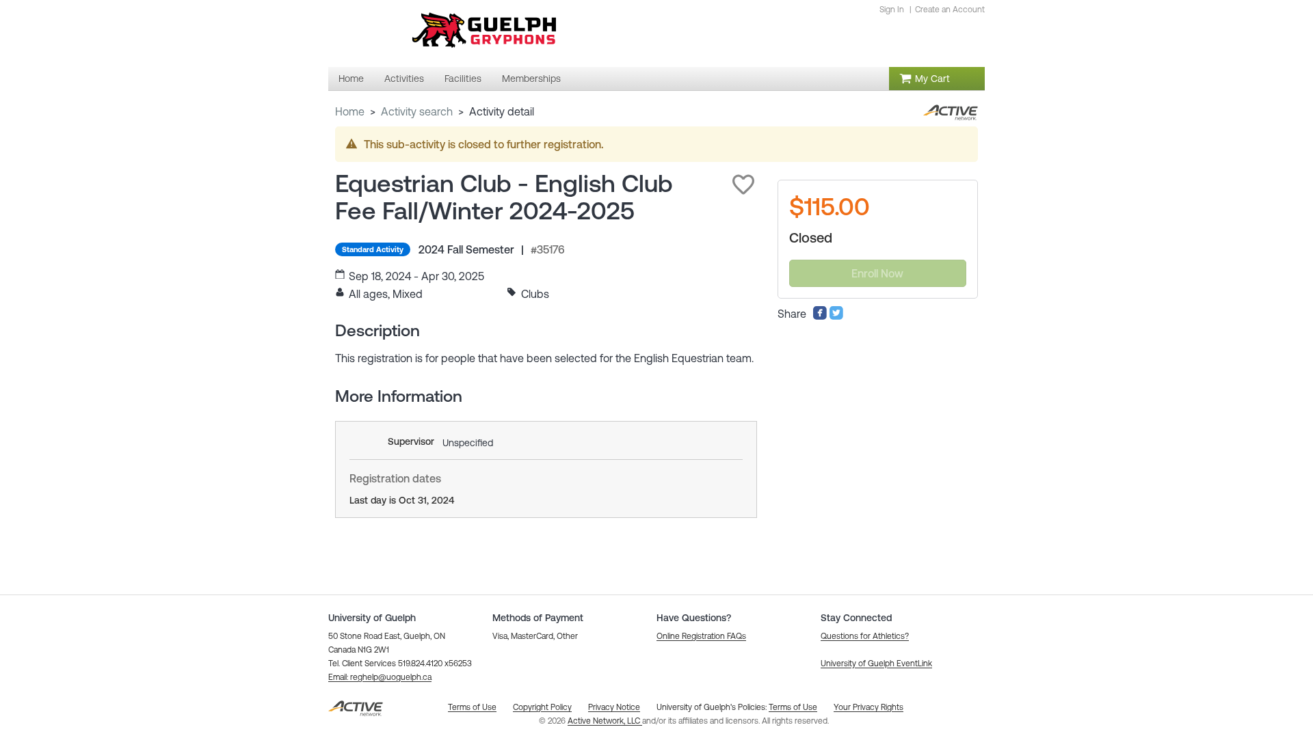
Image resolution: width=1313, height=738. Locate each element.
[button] (743, 184)
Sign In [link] (891, 9)
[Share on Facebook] (820, 316)
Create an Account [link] (950, 9)
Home (349, 111)
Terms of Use (793, 707)
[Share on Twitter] (836, 316)
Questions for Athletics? (865, 636)
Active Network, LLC (605, 721)
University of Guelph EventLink (876, 663)
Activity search (417, 111)
